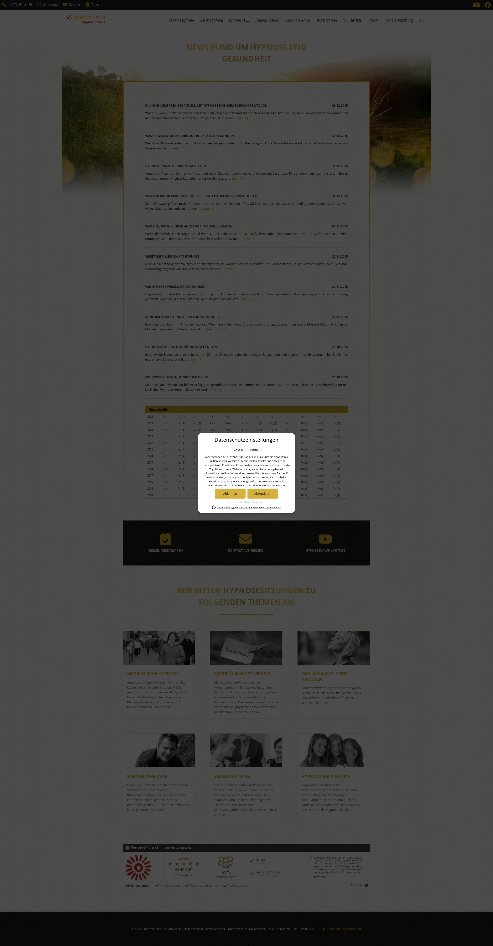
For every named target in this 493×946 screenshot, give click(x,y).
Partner (255, 449)
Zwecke (238, 449)
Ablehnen (230, 493)
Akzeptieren (263, 493)
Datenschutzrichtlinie (238, 502)
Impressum (258, 502)
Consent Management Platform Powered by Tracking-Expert (249, 507)
